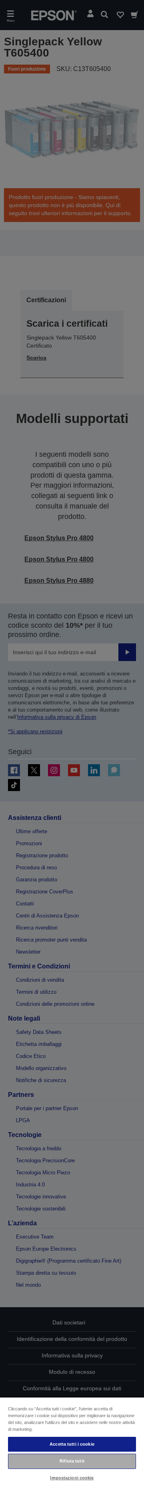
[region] (72, 1442)
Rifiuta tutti (72, 1461)
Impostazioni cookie (72, 1477)
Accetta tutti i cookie (72, 1444)
